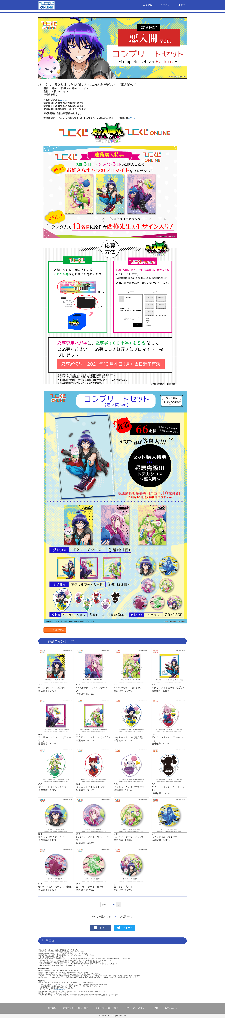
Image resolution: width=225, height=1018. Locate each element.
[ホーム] (47, 5)
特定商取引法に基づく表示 (75, 1008)
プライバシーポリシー (136, 1008)
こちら (63, 99)
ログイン (165, 5)
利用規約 (52, 1008)
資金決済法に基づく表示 (106, 1008)
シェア (103, 927)
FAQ (156, 1008)
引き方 (181, 5)
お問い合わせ (171, 1008)
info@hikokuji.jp (59, 990)
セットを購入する (54, 630)
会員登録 (147, 5)
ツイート (127, 927)
